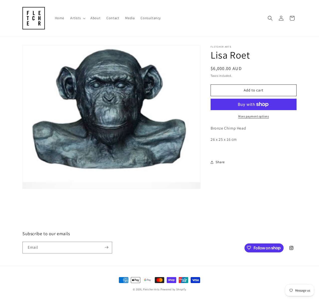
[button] (77, 18)
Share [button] (220, 162)
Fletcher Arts (151, 289)
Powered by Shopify (173, 289)
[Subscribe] (106, 247)
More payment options (253, 116)
